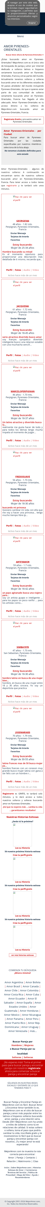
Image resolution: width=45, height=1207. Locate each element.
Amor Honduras (29, 1010)
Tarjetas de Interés (20, 236)
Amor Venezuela (17, 1031)
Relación (11, 1161)
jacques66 (23, 306)
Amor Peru (32, 1018)
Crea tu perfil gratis (22, 855)
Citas (35, 1161)
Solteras (28, 1057)
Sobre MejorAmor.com (21, 1167)
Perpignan (11, 226)
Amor (11, 1157)
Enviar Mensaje (18, 233)
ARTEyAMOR (23, 561)
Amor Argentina (14, 982)
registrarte (11, 185)
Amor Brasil (13, 986)
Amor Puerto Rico (15, 1023)
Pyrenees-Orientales (28, 226)
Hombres (17, 1045)
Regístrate (34, 1068)
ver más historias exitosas (22, 955)
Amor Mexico (12, 1014)
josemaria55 (22, 732)
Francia (22, 229)
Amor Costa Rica (13, 994)
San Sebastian (11, 653)
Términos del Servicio (17, 1172)
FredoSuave (22, 476)
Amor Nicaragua (31, 1014)
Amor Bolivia (33, 982)
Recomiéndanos (22, 1177)
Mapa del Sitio (23, 1175)
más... (33, 1031)
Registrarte (8, 793)
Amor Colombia (29, 990)
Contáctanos (31, 1170)
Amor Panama (15, 1018)
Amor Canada (31, 986)
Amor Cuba (32, 994)
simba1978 (23, 647)
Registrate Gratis (12, 119)
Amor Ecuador (16, 998)
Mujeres (29, 1045)
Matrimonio (24, 1161)
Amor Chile (11, 990)
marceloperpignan (23, 391)
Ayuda (35, 1175)
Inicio (6, 1167)
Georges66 (22, 220)
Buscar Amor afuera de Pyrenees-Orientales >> (25, 55)
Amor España (24, 1002)
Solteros (16, 1057)
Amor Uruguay (29, 1027)
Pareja (19, 1157)
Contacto (30, 1157)
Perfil (9, 269)
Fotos (18, 269)
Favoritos (15, 240)
